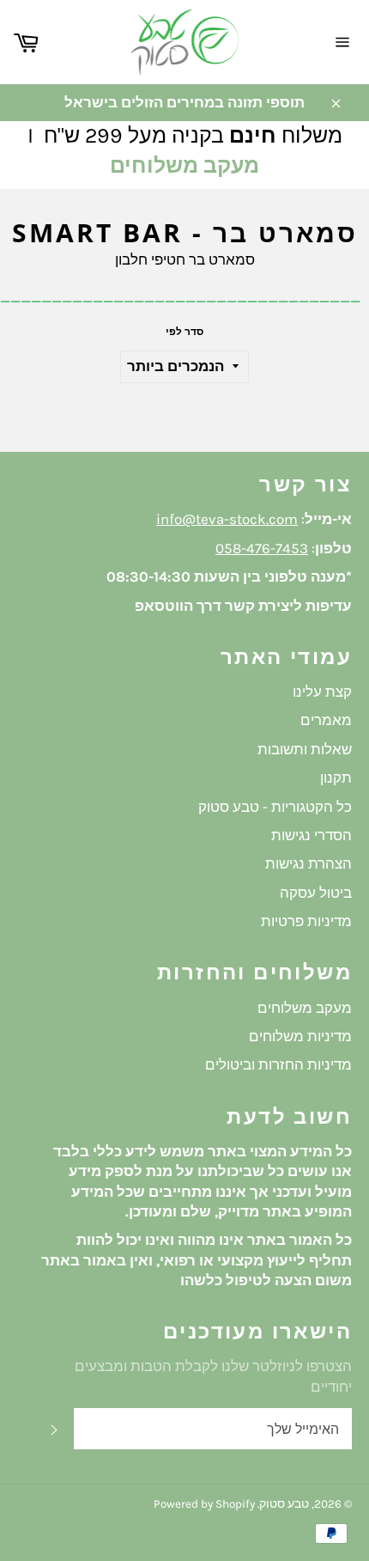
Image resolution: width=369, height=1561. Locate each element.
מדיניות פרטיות (306, 921)
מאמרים (326, 720)
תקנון (336, 777)
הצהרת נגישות (308, 863)
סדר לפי (184, 332)
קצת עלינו (322, 691)
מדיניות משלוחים (300, 1036)
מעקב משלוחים (184, 165)
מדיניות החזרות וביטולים (278, 1064)
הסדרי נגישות (311, 835)
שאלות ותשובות (304, 749)
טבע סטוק (284, 1503)
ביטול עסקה (316, 892)
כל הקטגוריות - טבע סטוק (275, 806)
